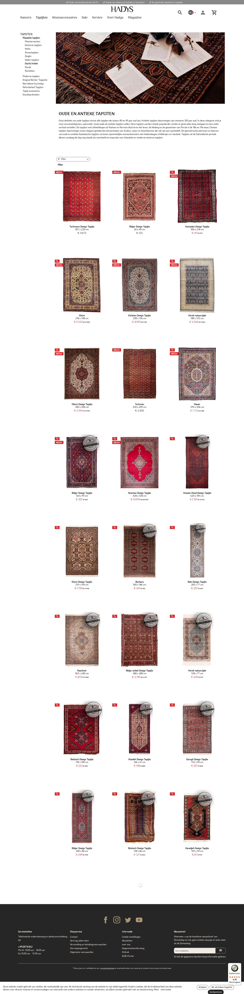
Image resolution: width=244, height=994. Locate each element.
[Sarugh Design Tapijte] (197, 729)
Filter (63, 159)
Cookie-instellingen (131, 936)
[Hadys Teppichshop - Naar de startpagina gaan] (122, 9)
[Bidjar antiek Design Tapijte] (139, 640)
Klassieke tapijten (31, 37)
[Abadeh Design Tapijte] (139, 729)
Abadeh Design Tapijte (139, 761)
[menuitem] (181, 12)
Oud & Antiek (31, 63)
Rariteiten (30, 70)
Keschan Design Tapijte (139, 494)
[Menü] (239, 964)
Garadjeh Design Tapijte (197, 849)
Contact (74, 936)
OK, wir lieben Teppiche (222, 987)
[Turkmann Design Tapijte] (82, 196)
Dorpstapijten (32, 52)
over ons (126, 944)
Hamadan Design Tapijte (197, 228)
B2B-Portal (128, 955)
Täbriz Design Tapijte (81, 405)
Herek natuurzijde (197, 317)
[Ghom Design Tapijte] (82, 551)
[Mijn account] (203, 12)
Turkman (139, 405)
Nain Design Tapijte (197, 583)
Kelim (27, 48)
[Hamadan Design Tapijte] (197, 196)
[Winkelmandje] (214, 12)
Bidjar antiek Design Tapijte (139, 672)
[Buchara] (139, 551)
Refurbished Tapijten (33, 87)
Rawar (197, 405)
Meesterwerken (32, 41)
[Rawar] (197, 374)
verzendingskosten (107, 968)
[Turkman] (139, 374)
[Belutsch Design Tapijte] (82, 729)
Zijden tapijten (32, 59)
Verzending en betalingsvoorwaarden (88, 944)
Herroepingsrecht (79, 948)
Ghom (81, 317)
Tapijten (26, 34)
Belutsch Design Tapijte (81, 761)
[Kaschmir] (82, 640)
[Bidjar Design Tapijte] (139, 196)
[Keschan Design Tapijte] (139, 462)
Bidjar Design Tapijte (139, 228)
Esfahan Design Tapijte (139, 317)
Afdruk (125, 951)
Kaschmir (82, 672)
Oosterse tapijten (33, 45)
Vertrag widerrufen (79, 940)
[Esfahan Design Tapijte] (139, 285)
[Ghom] (82, 285)
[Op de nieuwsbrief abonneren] (220, 950)
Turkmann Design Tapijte (81, 228)
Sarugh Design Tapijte (197, 761)
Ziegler (28, 56)
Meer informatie (162, 989)
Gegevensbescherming (133, 948)
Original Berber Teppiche (35, 79)
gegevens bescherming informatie (200, 956)
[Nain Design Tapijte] (197, 551)
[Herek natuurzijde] (197, 285)
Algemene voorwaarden (81, 951)
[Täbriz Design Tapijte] (82, 374)
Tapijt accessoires (31, 90)
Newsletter (127, 940)
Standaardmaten (31, 94)
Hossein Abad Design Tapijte (197, 494)
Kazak (28, 67)
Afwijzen (203, 987)
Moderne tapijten (31, 76)
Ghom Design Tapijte (82, 583)
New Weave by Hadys (33, 83)
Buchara (139, 583)
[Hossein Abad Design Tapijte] (197, 462)
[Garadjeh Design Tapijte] (197, 818)
